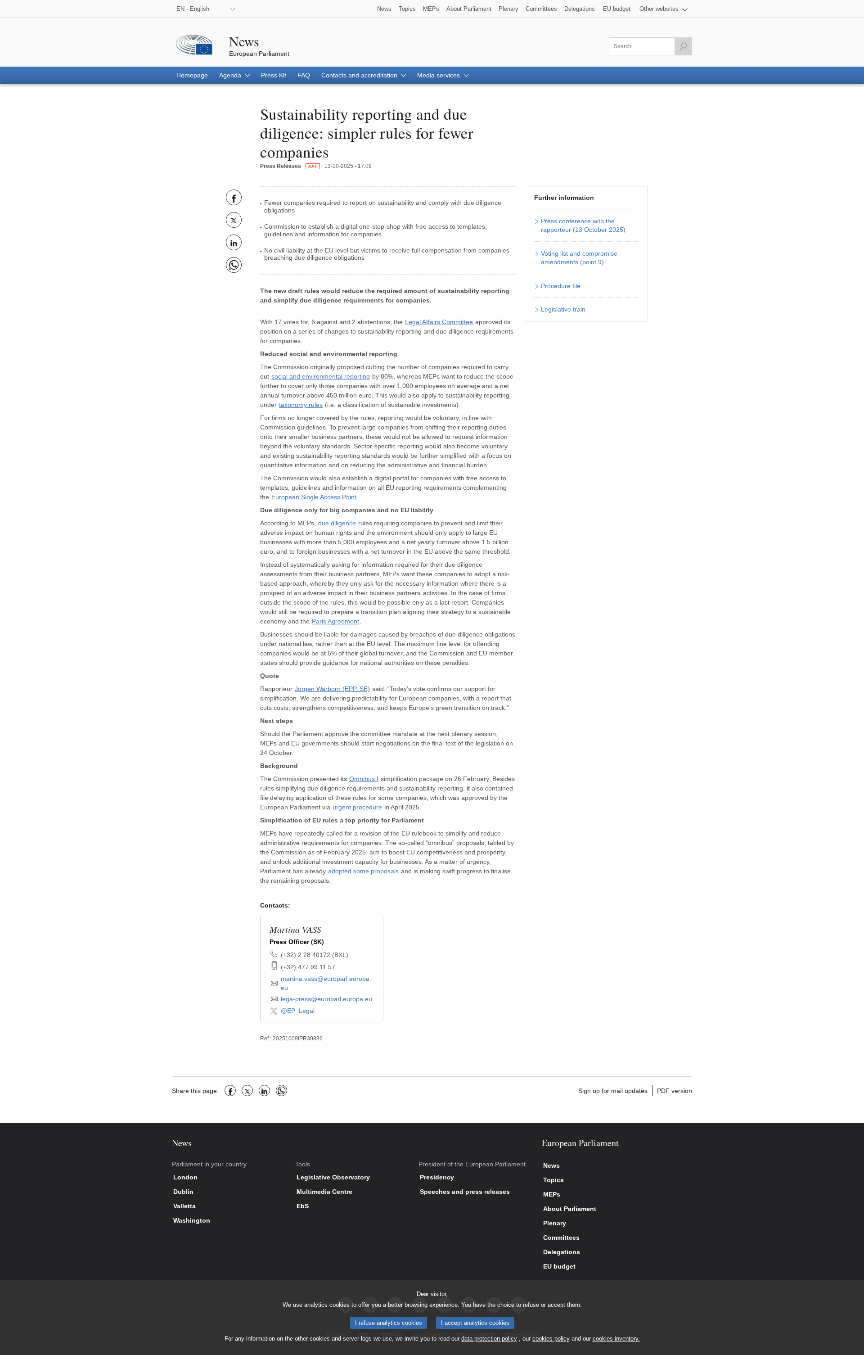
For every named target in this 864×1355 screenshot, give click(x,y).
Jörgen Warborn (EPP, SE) (332, 688)
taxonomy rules (301, 404)
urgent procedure (357, 807)
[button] (663, 9)
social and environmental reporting (320, 376)
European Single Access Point (313, 497)
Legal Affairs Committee (439, 321)
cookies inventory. (616, 1338)
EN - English (192, 8)
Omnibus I (363, 778)
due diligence (337, 523)
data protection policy (489, 1338)
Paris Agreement (335, 621)
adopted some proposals (363, 871)
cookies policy (551, 1338)
